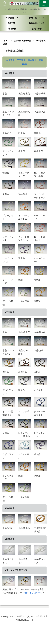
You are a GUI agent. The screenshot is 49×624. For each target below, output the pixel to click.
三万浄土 (21, 60)
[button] (43, 440)
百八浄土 (32, 60)
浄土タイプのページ (32, 593)
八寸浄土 (10, 60)
